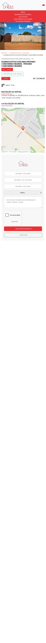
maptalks (5, 151)
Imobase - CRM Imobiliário (19, 151)
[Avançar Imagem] (43, 36)
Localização (23, 17)
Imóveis (4, 53)
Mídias (23, 12)
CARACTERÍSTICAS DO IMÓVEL (23, 19)
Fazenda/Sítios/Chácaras (19, 53)
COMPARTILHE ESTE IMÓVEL (12, 74)
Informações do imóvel (23, 14)
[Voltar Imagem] (2, 36)
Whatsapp (23, 235)
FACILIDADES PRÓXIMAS (23, 21)
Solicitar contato (24, 229)
